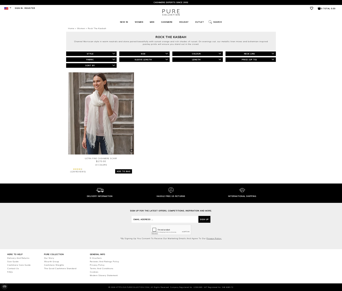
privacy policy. (214, 238)
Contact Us (13, 268)
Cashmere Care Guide (19, 265)
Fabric (90, 59)
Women (139, 22)
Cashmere (167, 22)
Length (196, 59)
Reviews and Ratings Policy (104, 261)
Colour (196, 54)
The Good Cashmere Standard (60, 268)
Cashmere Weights (54, 265)
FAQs (10, 272)
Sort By (90, 65)
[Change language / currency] (7, 9)
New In (124, 22)
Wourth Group (51, 261)
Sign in (19, 8)
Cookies (94, 272)
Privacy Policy (97, 265)
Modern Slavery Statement (104, 275)
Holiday (184, 22)
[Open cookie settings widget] (4, 286)
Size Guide (13, 261)
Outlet (199, 22)
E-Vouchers (96, 258)
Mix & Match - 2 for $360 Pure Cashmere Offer (171, 2)
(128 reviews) (78, 171)
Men (152, 22)
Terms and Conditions (101, 268)
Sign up (204, 219)
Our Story (49, 258)
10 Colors (101, 165)
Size (143, 54)
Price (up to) (249, 59)
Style (90, 54)
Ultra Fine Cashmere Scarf (101, 158)
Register (30, 8)
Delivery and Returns (18, 258)
